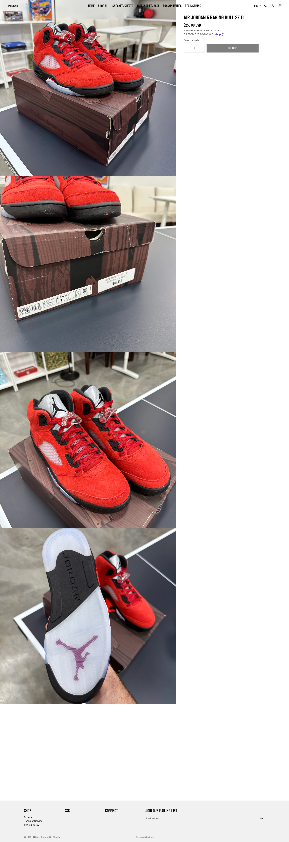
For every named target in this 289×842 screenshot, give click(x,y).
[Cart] (280, 6)
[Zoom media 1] (88, 88)
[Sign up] (261, 818)
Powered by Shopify (50, 837)
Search (28, 816)
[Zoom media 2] (88, 264)
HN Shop (36, 837)
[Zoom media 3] (88, 440)
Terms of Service (33, 820)
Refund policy (31, 824)
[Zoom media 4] (88, 616)
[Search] (265, 6)
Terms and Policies (145, 837)
